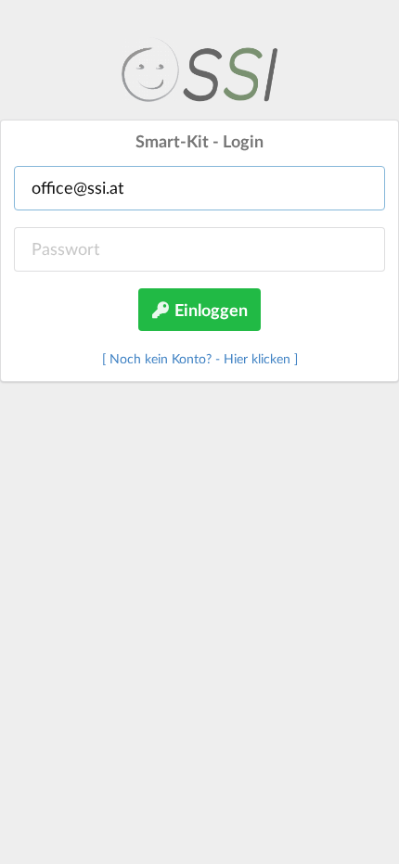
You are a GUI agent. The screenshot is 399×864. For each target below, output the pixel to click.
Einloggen (209, 309)
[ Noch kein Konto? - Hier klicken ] (200, 358)
